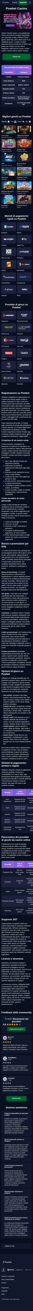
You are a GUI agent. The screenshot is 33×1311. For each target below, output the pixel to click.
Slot (27, 121)
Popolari (4, 121)
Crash (19, 121)
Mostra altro (16, 1098)
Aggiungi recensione (16, 1029)
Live (12, 121)
